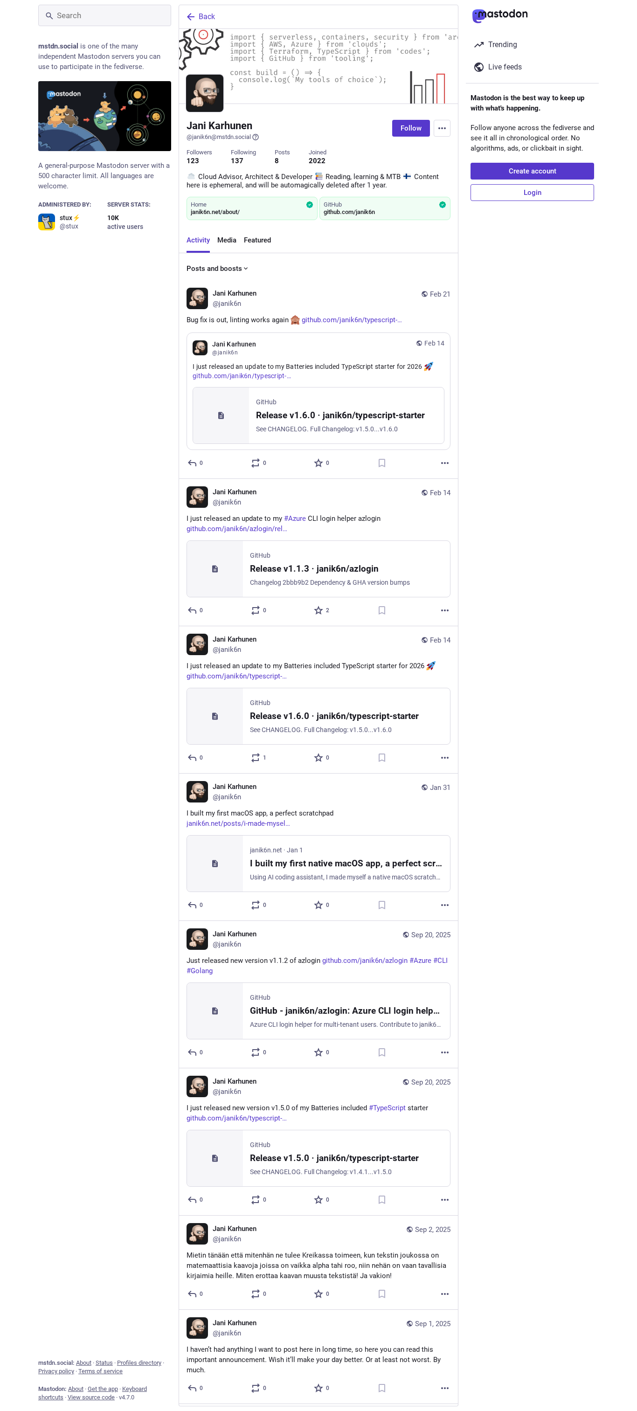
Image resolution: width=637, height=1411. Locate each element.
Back (207, 16)
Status (104, 1362)
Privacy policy (56, 1371)
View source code (91, 1397)
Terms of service (100, 1371)
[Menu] (442, 128)
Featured (257, 240)
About (83, 1362)
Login (532, 192)
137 (237, 161)
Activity (198, 240)
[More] (444, 463)
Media (226, 240)
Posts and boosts (214, 268)
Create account (532, 171)
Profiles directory (139, 1362)
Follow (411, 128)
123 (193, 161)
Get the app (103, 1388)
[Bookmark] (382, 463)
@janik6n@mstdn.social (219, 136)
